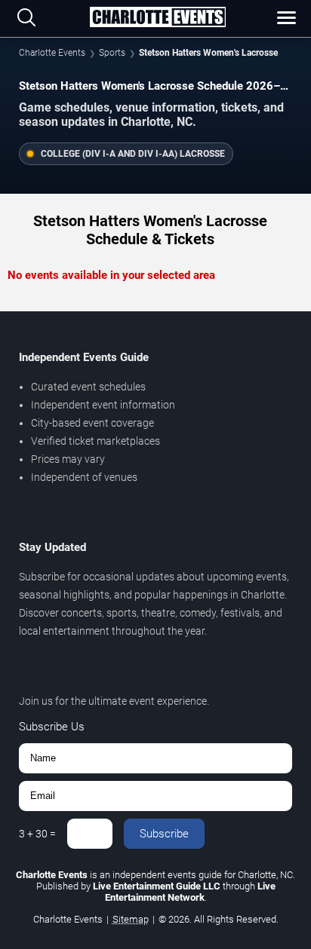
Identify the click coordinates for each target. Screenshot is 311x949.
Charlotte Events (52, 52)
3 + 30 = (37, 834)
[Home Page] (157, 18)
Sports (112, 52)
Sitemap (130, 919)
